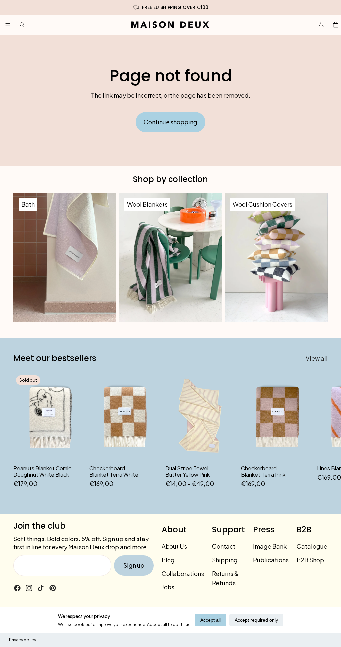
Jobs (168, 587)
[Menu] (7, 24)
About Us (174, 546)
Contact (223, 546)
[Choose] (225, 451)
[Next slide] (320, 430)
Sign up (133, 565)
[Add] (150, 451)
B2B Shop (310, 560)
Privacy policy (22, 639)
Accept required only (256, 620)
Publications (271, 560)
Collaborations (183, 573)
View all (317, 358)
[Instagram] (29, 588)
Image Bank (270, 546)
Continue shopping (170, 122)
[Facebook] (17, 588)
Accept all (210, 620)
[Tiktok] (41, 588)
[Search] (22, 24)
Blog (168, 560)
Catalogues (313, 546)
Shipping (225, 560)
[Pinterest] (53, 588)
